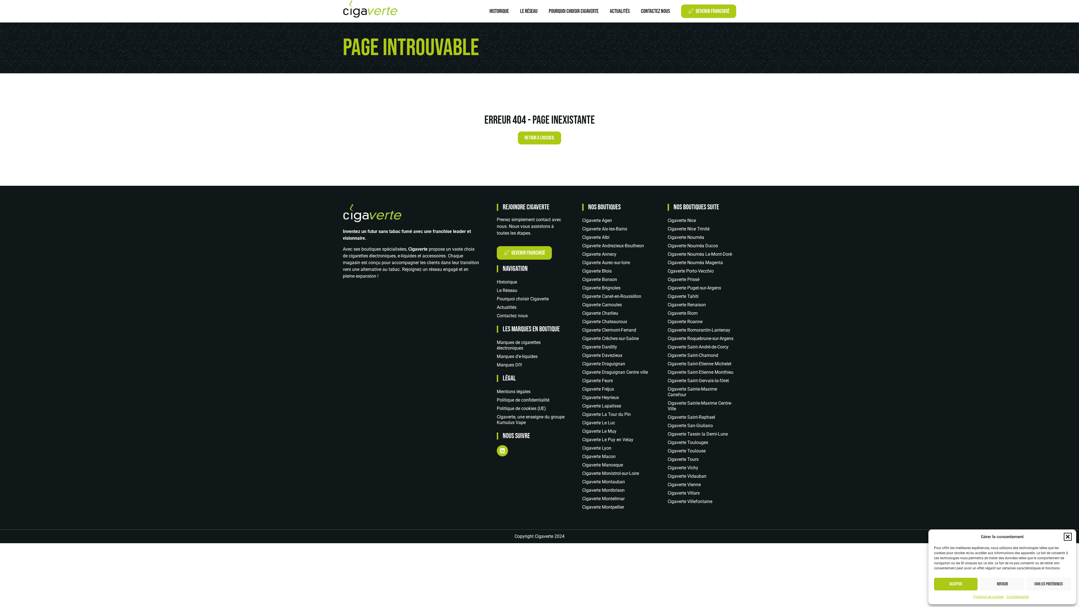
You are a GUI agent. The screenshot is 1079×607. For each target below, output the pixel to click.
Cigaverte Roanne (685, 321)
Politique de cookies (988, 597)
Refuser (1002, 584)
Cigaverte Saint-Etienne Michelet (699, 363)
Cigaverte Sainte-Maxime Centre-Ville (700, 405)
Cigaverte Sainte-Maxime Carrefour (692, 391)
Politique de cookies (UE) (521, 408)
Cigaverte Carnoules (602, 304)
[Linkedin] (502, 450)
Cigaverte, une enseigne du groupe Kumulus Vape (531, 419)
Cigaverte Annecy (599, 254)
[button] (1068, 537)
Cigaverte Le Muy (599, 431)
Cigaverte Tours (683, 459)
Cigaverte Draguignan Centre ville (615, 372)
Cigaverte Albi (595, 237)
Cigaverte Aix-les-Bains (604, 229)
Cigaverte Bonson (599, 279)
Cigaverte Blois (597, 271)
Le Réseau (529, 11)
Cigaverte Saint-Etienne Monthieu (700, 372)
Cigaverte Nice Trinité (688, 229)
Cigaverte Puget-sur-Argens (694, 288)
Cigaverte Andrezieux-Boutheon (613, 245)
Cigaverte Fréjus (598, 389)
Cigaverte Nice (682, 220)
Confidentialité (1018, 597)
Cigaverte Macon (599, 456)
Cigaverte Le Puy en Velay (607, 439)
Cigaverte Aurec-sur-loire (606, 262)
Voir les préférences (1048, 584)
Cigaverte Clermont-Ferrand (609, 330)
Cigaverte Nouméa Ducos (693, 245)
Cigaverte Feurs (597, 380)
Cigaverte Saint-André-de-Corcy (698, 347)
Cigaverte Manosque (602, 465)
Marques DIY (509, 365)
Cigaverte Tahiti (683, 296)
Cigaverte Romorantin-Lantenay (699, 330)
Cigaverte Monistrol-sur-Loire (610, 473)
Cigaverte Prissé (683, 279)
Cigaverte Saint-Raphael (691, 417)
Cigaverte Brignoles (601, 288)
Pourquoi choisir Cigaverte (574, 11)
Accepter (955, 584)
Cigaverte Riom (683, 313)
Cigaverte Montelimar (603, 498)
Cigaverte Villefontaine (690, 501)
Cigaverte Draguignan (603, 363)
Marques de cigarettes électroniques (519, 345)
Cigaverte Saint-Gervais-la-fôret (698, 380)
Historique (499, 11)
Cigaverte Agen (597, 220)
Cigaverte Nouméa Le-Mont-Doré (700, 254)
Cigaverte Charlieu (600, 313)
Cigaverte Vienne (684, 484)
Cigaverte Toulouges (688, 442)
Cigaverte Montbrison (603, 490)
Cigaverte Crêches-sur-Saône (610, 338)
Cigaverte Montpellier (603, 507)
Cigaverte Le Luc (598, 422)
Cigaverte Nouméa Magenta (695, 262)
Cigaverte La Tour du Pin (606, 414)
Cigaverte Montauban (603, 481)
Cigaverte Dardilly (599, 347)
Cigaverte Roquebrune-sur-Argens (700, 338)
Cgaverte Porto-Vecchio (691, 271)
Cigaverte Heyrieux (600, 397)
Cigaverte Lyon (596, 448)
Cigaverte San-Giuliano (690, 425)
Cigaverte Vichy (683, 467)
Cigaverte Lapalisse (601, 406)
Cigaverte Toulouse (687, 451)
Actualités (620, 11)
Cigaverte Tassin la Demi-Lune (698, 434)
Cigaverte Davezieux (602, 355)
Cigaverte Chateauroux (604, 321)
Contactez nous (655, 11)
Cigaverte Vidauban (687, 476)
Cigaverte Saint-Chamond (693, 355)
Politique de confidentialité (523, 400)
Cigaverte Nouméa (686, 237)
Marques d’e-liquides (517, 356)
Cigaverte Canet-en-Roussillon (611, 296)
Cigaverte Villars (684, 493)
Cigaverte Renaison (687, 304)
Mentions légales (514, 391)
